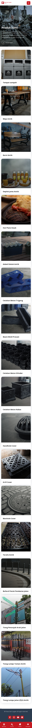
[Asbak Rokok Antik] (16, 246)
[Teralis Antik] (16, 536)
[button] (28, 3)
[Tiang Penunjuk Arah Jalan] (16, 609)
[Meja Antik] (16, 100)
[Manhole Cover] (16, 500)
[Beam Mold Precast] (16, 318)
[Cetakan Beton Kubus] (16, 391)
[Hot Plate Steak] (16, 209)
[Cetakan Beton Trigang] (16, 282)
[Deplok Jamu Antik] (16, 173)
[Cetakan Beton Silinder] (16, 355)
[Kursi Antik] (16, 137)
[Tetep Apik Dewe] (6, 3)
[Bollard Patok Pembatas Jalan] (16, 573)
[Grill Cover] (16, 464)
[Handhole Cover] (16, 427)
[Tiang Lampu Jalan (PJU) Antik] (16, 682)
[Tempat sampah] (16, 64)
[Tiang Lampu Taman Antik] (16, 645)
